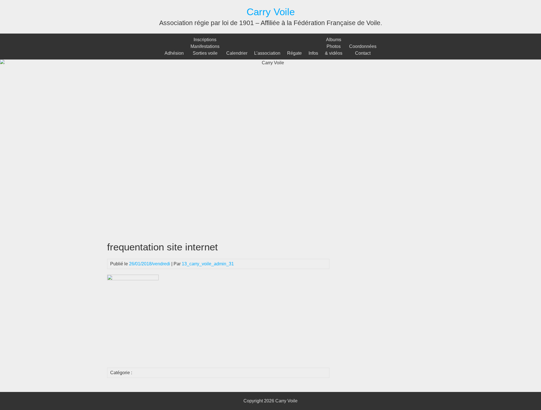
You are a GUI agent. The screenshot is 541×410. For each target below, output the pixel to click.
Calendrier (236, 53)
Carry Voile (271, 11)
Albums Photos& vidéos (333, 46)
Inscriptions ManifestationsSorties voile (204, 46)
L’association (267, 53)
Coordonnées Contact (362, 50)
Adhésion (174, 53)
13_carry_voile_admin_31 (208, 263)
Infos (313, 53)
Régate (294, 53)
